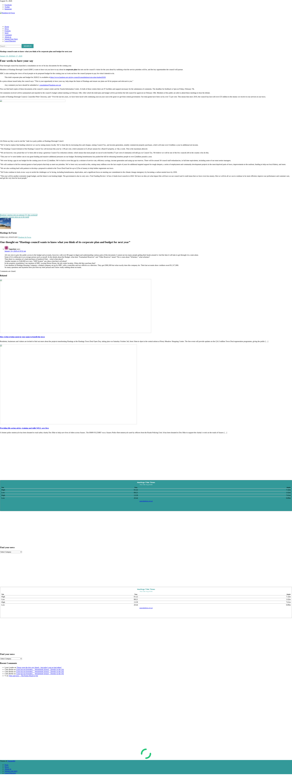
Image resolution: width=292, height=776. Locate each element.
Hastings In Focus (24, 237)
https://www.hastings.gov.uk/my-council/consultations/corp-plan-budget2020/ (78, 77)
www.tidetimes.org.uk (146, 501)
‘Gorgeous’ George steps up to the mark (14, 217)
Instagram (8, 9)
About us (8, 37)
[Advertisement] (34, 19)
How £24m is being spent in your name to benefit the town (22, 337)
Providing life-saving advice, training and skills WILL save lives (24, 428)
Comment (8, 35)
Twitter (7, 7)
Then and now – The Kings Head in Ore (23, 676)
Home (7, 27)
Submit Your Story (11, 39)
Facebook (8, 5)
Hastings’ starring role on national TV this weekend (18, 215)
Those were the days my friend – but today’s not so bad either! (39, 667)
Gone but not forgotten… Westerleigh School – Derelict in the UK (40, 670)
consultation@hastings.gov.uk (50, 85)
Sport (6, 33)
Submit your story (11, 771)
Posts (6, 765)
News (7, 29)
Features (8, 31)
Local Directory (10, 41)
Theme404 (11, 761)
